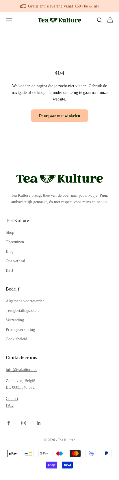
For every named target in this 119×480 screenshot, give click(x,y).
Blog (10, 251)
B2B (9, 270)
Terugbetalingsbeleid (23, 310)
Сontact (12, 398)
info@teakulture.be (21, 369)
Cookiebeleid (16, 339)
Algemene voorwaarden (25, 301)
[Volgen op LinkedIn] (39, 423)
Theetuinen (15, 242)
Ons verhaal (15, 261)
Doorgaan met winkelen (59, 115)
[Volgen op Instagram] (24, 423)
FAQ (10, 405)
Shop (10, 232)
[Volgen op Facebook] (9, 423)
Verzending (15, 320)
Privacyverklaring (20, 329)
